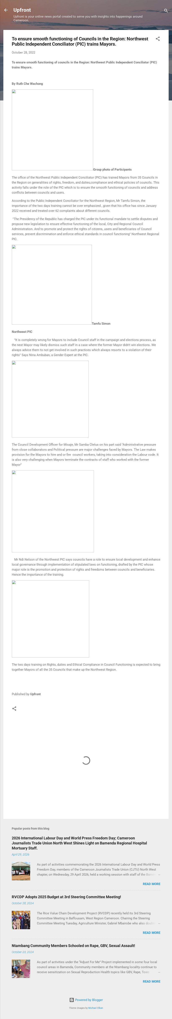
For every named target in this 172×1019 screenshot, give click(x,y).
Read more (151, 884)
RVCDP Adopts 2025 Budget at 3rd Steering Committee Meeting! (66, 897)
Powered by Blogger (88, 1000)
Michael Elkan (95, 1008)
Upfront (22, 10)
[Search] (166, 11)
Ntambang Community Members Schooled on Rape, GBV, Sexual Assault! (73, 945)
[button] (157, 39)
